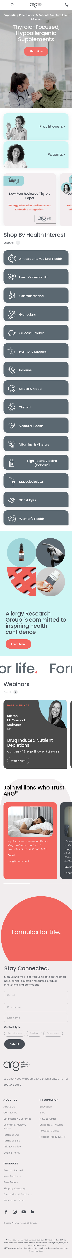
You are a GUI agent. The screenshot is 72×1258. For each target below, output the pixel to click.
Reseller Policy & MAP (52, 1136)
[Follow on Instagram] (14, 1211)
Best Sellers (10, 1182)
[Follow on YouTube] (23, 1211)
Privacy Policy (12, 1146)
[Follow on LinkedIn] (32, 1211)
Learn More (18, 644)
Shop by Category (14, 1188)
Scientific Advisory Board (14, 1126)
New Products (12, 1176)
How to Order (47, 1118)
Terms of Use (11, 1134)
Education (45, 1106)
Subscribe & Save (13, 1200)
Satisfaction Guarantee (17, 1118)
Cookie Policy (11, 1152)
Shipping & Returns (51, 1124)
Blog (42, 1112)
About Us (9, 1106)
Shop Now (36, 51)
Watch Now (18, 760)
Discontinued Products (17, 1194)
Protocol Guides (49, 1130)
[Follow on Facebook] (5, 1211)
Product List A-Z (13, 1170)
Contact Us (10, 1112)
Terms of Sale (11, 1140)
